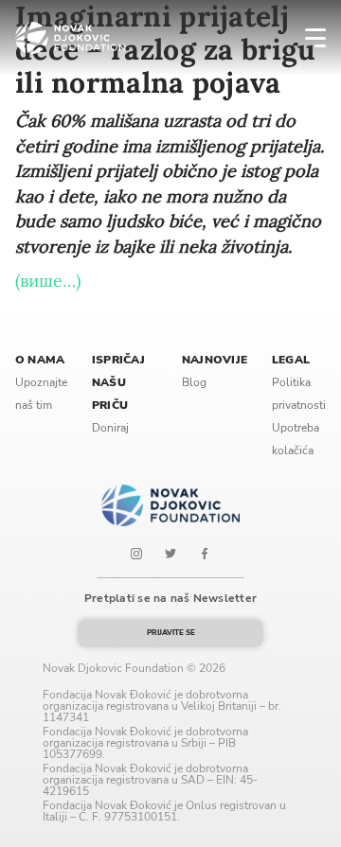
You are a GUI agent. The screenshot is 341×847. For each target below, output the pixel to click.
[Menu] (303, 38)
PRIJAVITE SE (171, 632)
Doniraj (110, 427)
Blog (194, 382)
